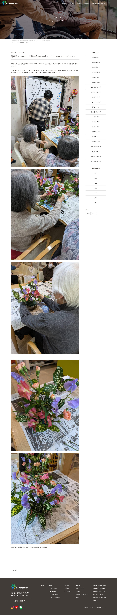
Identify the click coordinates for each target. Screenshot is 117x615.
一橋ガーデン (95, 117)
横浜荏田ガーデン (96, 161)
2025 (95, 178)
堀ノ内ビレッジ (96, 102)
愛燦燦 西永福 (96, 62)
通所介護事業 (53, 591)
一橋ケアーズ (95, 57)
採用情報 (86, 3)
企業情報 (79, 3)
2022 (95, 193)
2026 (95, 173)
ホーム (13, 42)
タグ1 (88, 213)
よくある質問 (67, 591)
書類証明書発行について (99, 591)
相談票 (77, 597)
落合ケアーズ (95, 107)
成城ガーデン (95, 151)
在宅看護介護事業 (54, 594)
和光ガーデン (95, 127)
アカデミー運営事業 (55, 597)
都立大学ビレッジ (96, 92)
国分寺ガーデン (96, 141)
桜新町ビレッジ (96, 77)
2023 (95, 188)
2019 (95, 203)
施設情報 (71, 3)
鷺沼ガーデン (95, 136)
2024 (95, 183)
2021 (95, 198)
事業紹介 (64, 3)
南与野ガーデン (96, 131)
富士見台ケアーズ (96, 112)
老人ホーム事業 (53, 588)
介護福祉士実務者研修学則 (99, 585)
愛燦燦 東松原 (96, 72)
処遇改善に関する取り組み (99, 597)
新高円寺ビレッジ (96, 87)
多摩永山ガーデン (96, 156)
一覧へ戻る (14, 570)
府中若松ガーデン (96, 146)
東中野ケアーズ (96, 97)
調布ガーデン (95, 122)
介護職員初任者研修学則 (99, 588)
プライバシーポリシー (98, 594)
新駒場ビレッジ (96, 82)
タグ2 (94, 213)
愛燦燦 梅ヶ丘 (96, 67)
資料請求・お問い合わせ (98, 3)
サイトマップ (96, 600)
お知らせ (78, 591)
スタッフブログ (20, 42)
